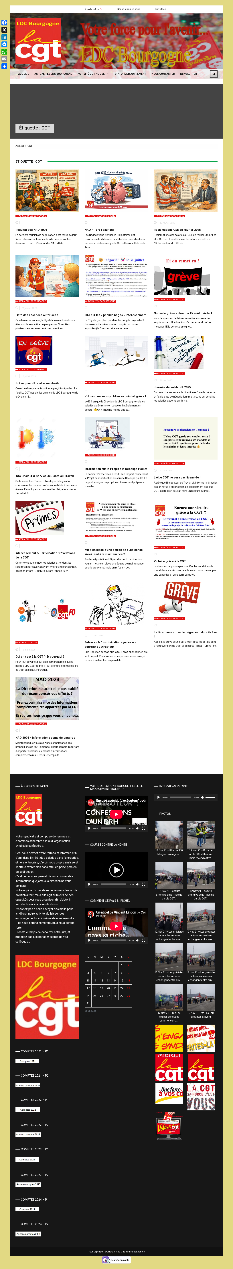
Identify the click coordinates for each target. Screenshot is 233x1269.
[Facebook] (4, 22)
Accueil (23, 73)
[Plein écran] (143, 828)
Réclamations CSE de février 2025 (177, 230)
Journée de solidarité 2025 (172, 387)
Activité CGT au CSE (91, 73)
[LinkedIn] (4, 37)
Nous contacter (163, 73)
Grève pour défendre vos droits (37, 383)
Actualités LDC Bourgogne (53, 73)
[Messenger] (4, 44)
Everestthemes (137, 1251)
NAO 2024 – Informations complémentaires (45, 737)
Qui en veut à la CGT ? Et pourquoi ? (39, 656)
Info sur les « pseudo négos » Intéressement (115, 315)
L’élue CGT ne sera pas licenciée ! (177, 477)
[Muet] (138, 828)
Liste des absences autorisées (36, 315)
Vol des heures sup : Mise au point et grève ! (115, 396)
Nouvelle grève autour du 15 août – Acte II (183, 313)
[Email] (4, 59)
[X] (4, 29)
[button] (116, 870)
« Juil (87, 1015)
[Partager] (4, 66)
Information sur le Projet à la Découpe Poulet (116, 469)
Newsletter (188, 73)
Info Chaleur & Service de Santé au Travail (44, 476)
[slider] (113, 884)
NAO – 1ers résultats (99, 230)
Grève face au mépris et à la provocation (119, 9)
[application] (116, 814)
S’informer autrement (130, 73)
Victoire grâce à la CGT (170, 561)
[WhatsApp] (4, 51)
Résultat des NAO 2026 (31, 230)
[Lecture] (89, 828)
